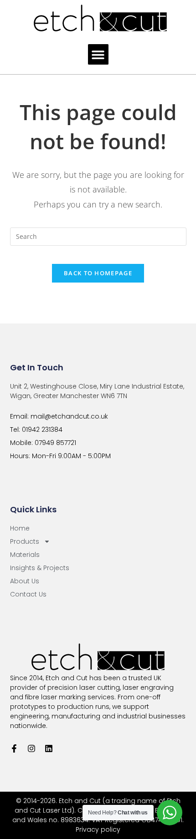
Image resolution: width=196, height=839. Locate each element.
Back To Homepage (98, 273)
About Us (24, 581)
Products (24, 541)
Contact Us (28, 594)
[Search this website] (98, 236)
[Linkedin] (49, 748)
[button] (98, 54)
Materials (25, 554)
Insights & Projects (39, 567)
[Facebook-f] (14, 748)
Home (20, 528)
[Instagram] (31, 748)
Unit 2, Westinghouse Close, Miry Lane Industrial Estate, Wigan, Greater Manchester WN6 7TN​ (97, 391)
